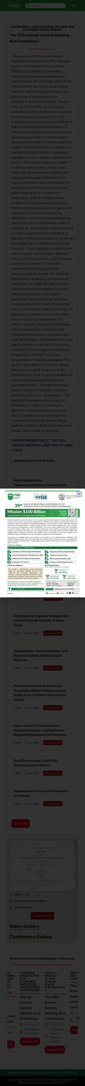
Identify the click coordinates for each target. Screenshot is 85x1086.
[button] (79, 494)
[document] (42, 543)
